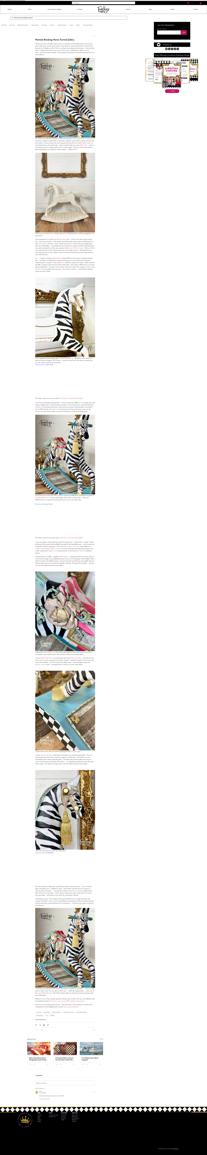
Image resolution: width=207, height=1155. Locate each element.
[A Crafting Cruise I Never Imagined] (91, 1048)
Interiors (52, 25)
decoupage (47, 1012)
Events (39, 1107)
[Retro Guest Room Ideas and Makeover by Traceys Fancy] (39, 1048)
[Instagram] (169, 49)
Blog (39, 1105)
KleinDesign (175, 1136)
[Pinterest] (178, 49)
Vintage (52, 1015)
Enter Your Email (161, 29)
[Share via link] (48, 1025)
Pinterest (63, 1104)
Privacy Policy (75, 1105)
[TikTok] (175, 49)
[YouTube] (166, 49)
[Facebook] (172, 49)
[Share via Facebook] (36, 1025)
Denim (78, 25)
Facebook (63, 1102)
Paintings (44, 25)
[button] (201, 3)
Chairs (71, 25)
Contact (74, 1108)
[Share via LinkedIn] (44, 1025)
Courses (40, 1102)
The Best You (52, 1104)
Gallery (39, 1108)
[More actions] (94, 36)
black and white (56, 1012)
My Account (75, 1102)
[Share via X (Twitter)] (40, 1025)
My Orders (74, 1104)
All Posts (4, 25)
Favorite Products (88, 25)
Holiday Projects (62, 25)
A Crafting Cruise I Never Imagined (90, 1059)
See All (101, 1039)
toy (47, 1015)
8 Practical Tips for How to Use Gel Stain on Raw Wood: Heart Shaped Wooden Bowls (65, 1059)
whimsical (38, 1012)
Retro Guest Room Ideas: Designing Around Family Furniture (37, 1059)
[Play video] (65, 380)
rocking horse (39, 1015)
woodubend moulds (68, 1012)
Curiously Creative (53, 1102)
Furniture (11, 25)
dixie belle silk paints (81, 1012)
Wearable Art (35, 25)
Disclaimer (74, 1107)
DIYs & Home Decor (22, 25)
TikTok (62, 1107)
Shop (39, 1104)
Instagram (63, 1105)
